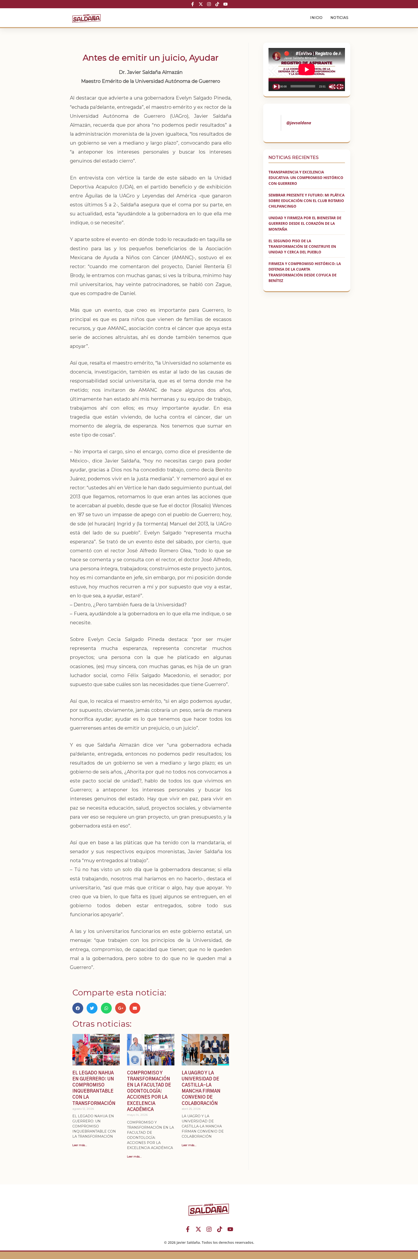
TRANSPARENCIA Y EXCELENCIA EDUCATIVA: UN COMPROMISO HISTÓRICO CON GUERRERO (306, 178)
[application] (307, 69)
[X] (201, 4)
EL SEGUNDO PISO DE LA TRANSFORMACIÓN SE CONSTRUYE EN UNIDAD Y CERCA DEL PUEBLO (302, 246)
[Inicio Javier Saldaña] (87, 17)
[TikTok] (217, 4)
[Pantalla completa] (340, 87)
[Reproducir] (276, 87)
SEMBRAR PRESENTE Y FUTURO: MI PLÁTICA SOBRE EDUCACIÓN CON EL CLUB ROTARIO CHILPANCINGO (306, 201)
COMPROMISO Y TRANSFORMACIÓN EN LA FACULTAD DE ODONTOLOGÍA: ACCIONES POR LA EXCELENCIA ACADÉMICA (149, 1091)
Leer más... (79, 1145)
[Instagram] (209, 4)
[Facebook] (192, 4)
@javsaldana (298, 122)
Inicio (316, 18)
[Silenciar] (332, 87)
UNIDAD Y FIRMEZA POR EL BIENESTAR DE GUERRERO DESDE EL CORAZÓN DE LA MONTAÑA (305, 223)
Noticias (339, 18)
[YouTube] (225, 4)
